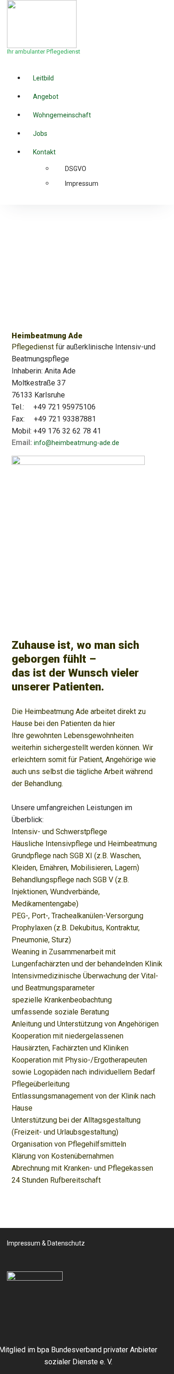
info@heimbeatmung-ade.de (76, 442)
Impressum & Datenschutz (46, 1243)
